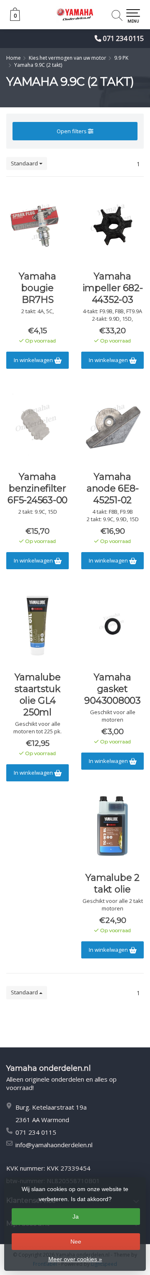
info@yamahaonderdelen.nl (53, 1145)
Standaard (25, 163)
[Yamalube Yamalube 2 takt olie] (112, 826)
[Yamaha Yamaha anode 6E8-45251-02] (112, 425)
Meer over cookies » (75, 1259)
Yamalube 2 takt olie (112, 883)
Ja (75, 1216)
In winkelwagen (34, 360)
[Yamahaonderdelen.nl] (75, 14)
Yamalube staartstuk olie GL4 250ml (38, 695)
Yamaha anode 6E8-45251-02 (113, 488)
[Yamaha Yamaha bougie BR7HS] (37, 224)
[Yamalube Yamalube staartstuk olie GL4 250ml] (37, 625)
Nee (75, 1241)
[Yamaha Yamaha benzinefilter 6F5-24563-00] (37, 425)
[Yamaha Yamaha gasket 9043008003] (112, 625)
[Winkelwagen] (15, 19)
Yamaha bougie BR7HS (37, 288)
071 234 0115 (123, 38)
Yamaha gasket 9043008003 (112, 689)
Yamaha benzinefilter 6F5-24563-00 (38, 488)
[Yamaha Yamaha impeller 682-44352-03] (112, 224)
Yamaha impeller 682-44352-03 (112, 288)
